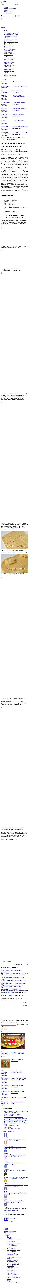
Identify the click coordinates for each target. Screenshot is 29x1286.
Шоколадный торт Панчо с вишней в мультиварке (18, 1078)
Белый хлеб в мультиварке (11, 1112)
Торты (5, 74)
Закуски (6, 56)
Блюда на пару (8, 52)
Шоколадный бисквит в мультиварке (17, 1086)
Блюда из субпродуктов (10, 49)
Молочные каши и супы (10, 60)
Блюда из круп (8, 40)
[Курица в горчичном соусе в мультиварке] (5, 1198)
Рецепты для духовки (10, 33)
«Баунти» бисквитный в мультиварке (19, 109)
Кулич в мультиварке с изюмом (12, 1114)
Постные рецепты (9, 68)
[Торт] (5, 1136)
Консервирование (9, 59)
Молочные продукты (9, 62)
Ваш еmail (24, 1005)
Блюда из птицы (8, 46)
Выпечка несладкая (9, 53)
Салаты (6, 72)
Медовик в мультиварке (19, 81)
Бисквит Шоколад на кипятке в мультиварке (19, 96)
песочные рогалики (7, 168)
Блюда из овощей (8, 45)
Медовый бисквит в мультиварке (13, 1128)
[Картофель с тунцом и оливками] (5, 1167)
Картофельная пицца (19, 983)
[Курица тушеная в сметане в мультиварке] (5, 1152)
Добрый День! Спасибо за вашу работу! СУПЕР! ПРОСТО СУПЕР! (15, 1139)
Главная (6, 7)
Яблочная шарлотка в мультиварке (13, 1117)
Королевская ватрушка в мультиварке (11, 986)
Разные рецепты (8, 69)
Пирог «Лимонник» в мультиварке (19, 121)
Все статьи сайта (8, 11)
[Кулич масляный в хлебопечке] (5, 1205)
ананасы (7, 992)
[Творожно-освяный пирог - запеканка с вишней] (5, 1144)
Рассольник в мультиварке (18, 1097)
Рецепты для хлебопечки (11, 36)
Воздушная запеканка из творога (13, 1115)
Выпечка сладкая (8, 55)
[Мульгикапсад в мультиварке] (5, 1174)
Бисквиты (6, 37)
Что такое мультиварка (10, 8)
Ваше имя (24, 1002)
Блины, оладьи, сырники (11, 39)
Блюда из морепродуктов (11, 42)
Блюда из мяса (8, 43)
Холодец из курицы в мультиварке (17, 1060)
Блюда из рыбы (8, 47)
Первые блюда (8, 66)
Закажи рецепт (8, 1127)
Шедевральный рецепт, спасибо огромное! (15, 1170)
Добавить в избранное (20, 151)
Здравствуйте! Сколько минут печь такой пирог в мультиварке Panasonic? (15, 1147)
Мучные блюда (8, 63)
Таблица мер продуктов (10, 76)
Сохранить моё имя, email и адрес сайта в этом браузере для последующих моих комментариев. (14, 1021)
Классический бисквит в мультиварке (19, 103)
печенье (12, 992)
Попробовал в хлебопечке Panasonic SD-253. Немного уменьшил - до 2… (16, 1209)
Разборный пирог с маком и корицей (11, 989)
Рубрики (6, 1235)
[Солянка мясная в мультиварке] (5, 1182)
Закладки (3, 1)
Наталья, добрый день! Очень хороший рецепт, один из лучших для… (14, 1155)
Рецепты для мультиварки (11, 34)
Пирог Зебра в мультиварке (20, 86)
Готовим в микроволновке (11, 31)
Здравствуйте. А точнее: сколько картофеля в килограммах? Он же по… (16, 1185)
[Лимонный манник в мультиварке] (5, 1190)
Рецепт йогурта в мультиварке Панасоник (15, 1118)
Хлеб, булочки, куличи (10, 75)
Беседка (6, 30)
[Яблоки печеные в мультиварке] (5, 1160)
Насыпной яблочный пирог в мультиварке (20, 133)
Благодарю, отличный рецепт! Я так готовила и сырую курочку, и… (14, 1201)
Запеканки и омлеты (9, 58)
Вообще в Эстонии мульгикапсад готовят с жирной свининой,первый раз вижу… (16, 1177)
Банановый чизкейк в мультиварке (13, 1121)
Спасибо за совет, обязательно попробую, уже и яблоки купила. (15, 1163)
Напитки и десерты (9, 65)
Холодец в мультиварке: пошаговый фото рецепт (18, 1052)
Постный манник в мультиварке (18, 91)
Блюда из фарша (8, 50)
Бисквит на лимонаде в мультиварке (19, 115)
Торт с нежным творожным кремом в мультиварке (14, 973)
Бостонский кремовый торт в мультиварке (20, 127)
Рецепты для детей (9, 71)
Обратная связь (8, 13)
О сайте (6, 10)
